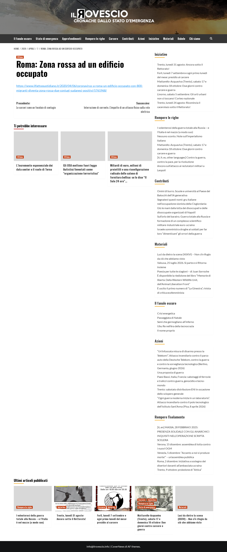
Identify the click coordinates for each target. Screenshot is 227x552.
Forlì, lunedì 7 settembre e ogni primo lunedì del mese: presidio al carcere (112, 519)
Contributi (128, 39)
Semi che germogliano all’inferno (175, 321)
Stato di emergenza (47, 39)
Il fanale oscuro (23, 39)
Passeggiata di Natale (169, 317)
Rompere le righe (95, 39)
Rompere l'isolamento (170, 416)
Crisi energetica (166, 313)
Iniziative (154, 39)
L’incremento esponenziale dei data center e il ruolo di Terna (34, 167)
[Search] (211, 38)
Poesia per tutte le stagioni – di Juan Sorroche (183, 271)
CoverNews (117, 546)
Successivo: (117, 107)
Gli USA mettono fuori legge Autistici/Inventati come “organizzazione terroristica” (81, 169)
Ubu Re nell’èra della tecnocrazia (175, 326)
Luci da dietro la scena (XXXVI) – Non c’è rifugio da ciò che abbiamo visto (192, 519)
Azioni (141, 39)
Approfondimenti (71, 39)
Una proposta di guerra (170, 372)
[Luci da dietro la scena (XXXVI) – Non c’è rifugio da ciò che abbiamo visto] (194, 498)
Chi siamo (194, 39)
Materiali (168, 39)
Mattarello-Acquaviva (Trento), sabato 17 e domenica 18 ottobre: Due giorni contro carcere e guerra (181, 85)
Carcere (113, 39)
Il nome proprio (166, 330)
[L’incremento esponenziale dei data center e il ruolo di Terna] (36, 146)
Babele (181, 39)
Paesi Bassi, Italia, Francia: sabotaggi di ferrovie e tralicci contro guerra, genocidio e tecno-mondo (184, 381)
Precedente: (36, 105)
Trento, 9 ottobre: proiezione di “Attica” (179, 469)
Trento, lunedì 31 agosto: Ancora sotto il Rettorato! (71, 517)
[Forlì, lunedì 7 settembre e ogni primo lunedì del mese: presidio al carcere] (113, 498)
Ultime (20, 57)
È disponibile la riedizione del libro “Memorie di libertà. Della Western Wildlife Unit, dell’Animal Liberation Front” (184, 280)
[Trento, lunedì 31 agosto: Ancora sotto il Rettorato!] (73, 498)
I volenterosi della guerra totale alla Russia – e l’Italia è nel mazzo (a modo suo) (32, 519)
